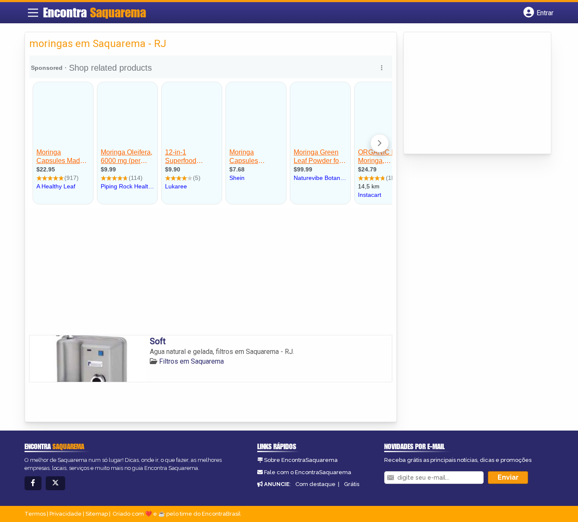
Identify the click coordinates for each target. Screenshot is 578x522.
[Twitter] (55, 483)
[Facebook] (33, 483)
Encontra (94, 12)
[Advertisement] (210, 271)
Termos (35, 514)
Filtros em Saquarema (191, 361)
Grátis (351, 484)
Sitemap (96, 514)
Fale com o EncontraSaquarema (307, 472)
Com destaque (315, 484)
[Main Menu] (33, 12)
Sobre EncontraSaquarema (301, 460)
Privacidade (66, 514)
